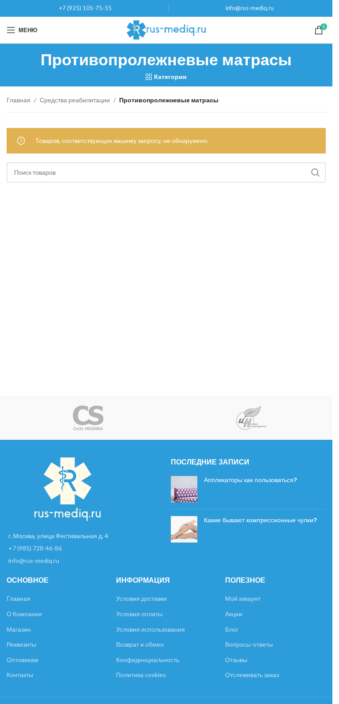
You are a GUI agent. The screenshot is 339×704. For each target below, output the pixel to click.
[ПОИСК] (315, 172)
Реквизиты (21, 644)
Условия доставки (141, 598)
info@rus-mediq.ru (250, 7)
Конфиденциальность (147, 659)
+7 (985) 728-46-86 (35, 548)
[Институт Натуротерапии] (251, 418)
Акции (233, 614)
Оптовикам (22, 659)
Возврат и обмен (140, 644)
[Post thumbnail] (184, 489)
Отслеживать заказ (252, 674)
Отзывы (236, 659)
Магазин (19, 629)
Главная (18, 100)
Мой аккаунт (242, 598)
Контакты (20, 674)
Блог (231, 629)
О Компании (24, 614)
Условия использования (150, 629)
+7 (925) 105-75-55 (85, 7)
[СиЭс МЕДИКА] (88, 418)
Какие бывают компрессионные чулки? (260, 520)
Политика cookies (141, 674)
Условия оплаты (139, 614)
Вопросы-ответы (249, 644)
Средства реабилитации (75, 100)
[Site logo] (166, 29)
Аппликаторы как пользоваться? (250, 480)
